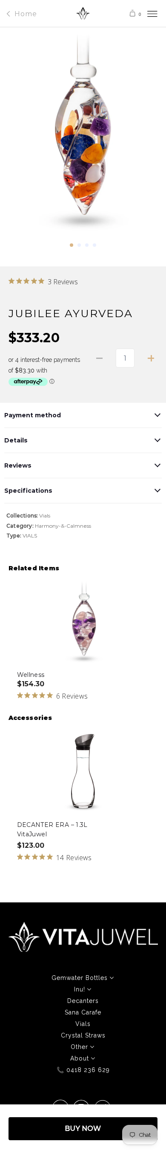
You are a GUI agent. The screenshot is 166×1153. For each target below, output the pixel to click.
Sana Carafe (83, 1012)
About (80, 1058)
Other (80, 1046)
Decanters (83, 1000)
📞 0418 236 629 (83, 1069)
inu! (80, 989)
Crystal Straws (83, 1035)
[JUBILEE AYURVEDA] (83, 137)
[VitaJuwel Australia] (83, 16)
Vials (44, 515)
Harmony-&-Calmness (63, 526)
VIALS (30, 535)
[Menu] (144, 13)
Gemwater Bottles (81, 977)
